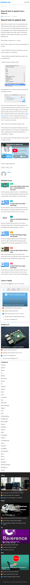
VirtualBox (4, 448)
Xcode (2, 470)
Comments (13, 290)
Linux (12, 183)
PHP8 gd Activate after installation (11, 495)
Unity (2, 443)
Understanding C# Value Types (10, 544)
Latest (8, 290)
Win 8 (2, 456)
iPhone (3, 389)
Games (3, 381)
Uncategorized (5, 440)
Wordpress (4, 467)
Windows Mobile (5, 464)
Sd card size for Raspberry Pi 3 (10, 358)
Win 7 (2, 454)
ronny (9, 172)
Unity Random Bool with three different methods (15, 518)
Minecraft (3, 403)
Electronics (4, 378)
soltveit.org (5, 2)
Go (2, 384)
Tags (18, 290)
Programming (5, 416)
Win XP (3, 459)
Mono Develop (5, 405)
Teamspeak (4, 435)
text (11, 167)
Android (3, 365)
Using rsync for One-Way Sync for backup (13, 492)
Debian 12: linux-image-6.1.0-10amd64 (12, 497)
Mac (6, 6)
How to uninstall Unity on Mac (19, 220)
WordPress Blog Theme (17, 582)
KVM (2, 392)
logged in (10, 283)
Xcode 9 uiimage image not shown (18, 235)
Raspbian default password (11, 311)
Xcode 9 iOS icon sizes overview (17, 204)
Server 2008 (4, 421)
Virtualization (4, 451)
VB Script (3, 446)
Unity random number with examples (12, 520)
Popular (4, 290)
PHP (2, 413)
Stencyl (3, 429)
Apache (3, 367)
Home (2, 6)
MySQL (3, 408)
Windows (3, 462)
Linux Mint (4, 397)
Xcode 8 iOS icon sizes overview (17, 267)
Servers (3, 424)
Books (2, 370)
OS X (2, 411)
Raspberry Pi (5, 324)
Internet (3, 386)
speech (7, 167)
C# (1, 373)
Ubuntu (3, 438)
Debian (3, 376)
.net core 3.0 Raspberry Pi (11, 319)
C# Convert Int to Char (8, 549)
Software (3, 427)
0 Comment (14, 16)
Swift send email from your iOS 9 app (14, 313)
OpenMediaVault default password (13, 308)
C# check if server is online (9, 547)
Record (3, 167)
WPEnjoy (25, 582)
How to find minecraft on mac (19, 251)
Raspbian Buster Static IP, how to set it (12, 352)
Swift (12, 232)
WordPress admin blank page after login (15, 316)
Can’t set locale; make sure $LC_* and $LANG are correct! (19, 188)
